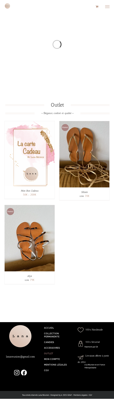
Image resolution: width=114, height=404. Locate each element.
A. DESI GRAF (66, 395)
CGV (90, 395)
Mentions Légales (80, 395)
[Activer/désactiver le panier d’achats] (97, 6)
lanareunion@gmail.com (20, 356)
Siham (84, 192)
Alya (29, 276)
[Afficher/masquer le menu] (107, 6)
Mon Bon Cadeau (29, 190)
